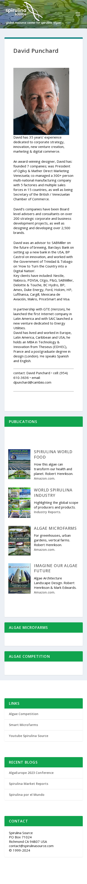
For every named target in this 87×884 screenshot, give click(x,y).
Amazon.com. (44, 549)
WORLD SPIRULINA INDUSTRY (53, 492)
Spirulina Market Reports (28, 784)
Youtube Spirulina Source (28, 736)
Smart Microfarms (23, 725)
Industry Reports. (47, 512)
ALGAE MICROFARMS (55, 528)
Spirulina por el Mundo (26, 794)
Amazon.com (44, 478)
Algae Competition (23, 714)
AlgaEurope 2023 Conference (31, 773)
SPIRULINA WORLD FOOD (53, 454)
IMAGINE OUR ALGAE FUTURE (56, 568)
